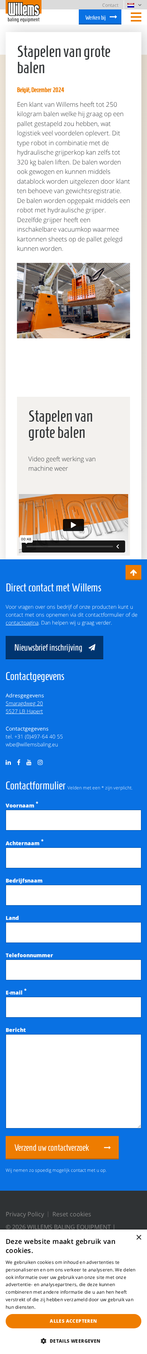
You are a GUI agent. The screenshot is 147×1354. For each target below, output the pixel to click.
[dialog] (73, 1292)
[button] (73, 1340)
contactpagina (22, 622)
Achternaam (24, 843)
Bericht (16, 1029)
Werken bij (95, 17)
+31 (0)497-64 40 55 (38, 736)
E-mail (16, 992)
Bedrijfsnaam (24, 880)
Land (12, 917)
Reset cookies (71, 1214)
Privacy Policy (25, 1214)
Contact (110, 5)
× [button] (138, 1237)
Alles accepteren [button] (73, 1321)
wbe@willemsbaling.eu (32, 744)
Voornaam (22, 805)
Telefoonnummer (29, 955)
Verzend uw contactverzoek (51, 1148)
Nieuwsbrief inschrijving (48, 647)
